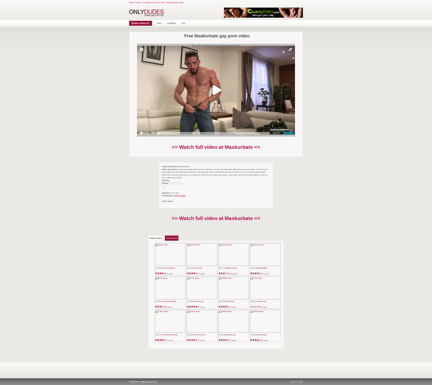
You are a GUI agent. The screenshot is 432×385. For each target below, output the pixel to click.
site (183, 23)
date (159, 23)
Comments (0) (171, 238)
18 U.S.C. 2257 (296, 382)
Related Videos (156, 238)
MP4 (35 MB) (180, 196)
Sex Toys (161, 3)
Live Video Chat (148, 3)
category (171, 23)
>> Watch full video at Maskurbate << (216, 147)
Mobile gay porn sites (174, 3)
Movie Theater (135, 3)
